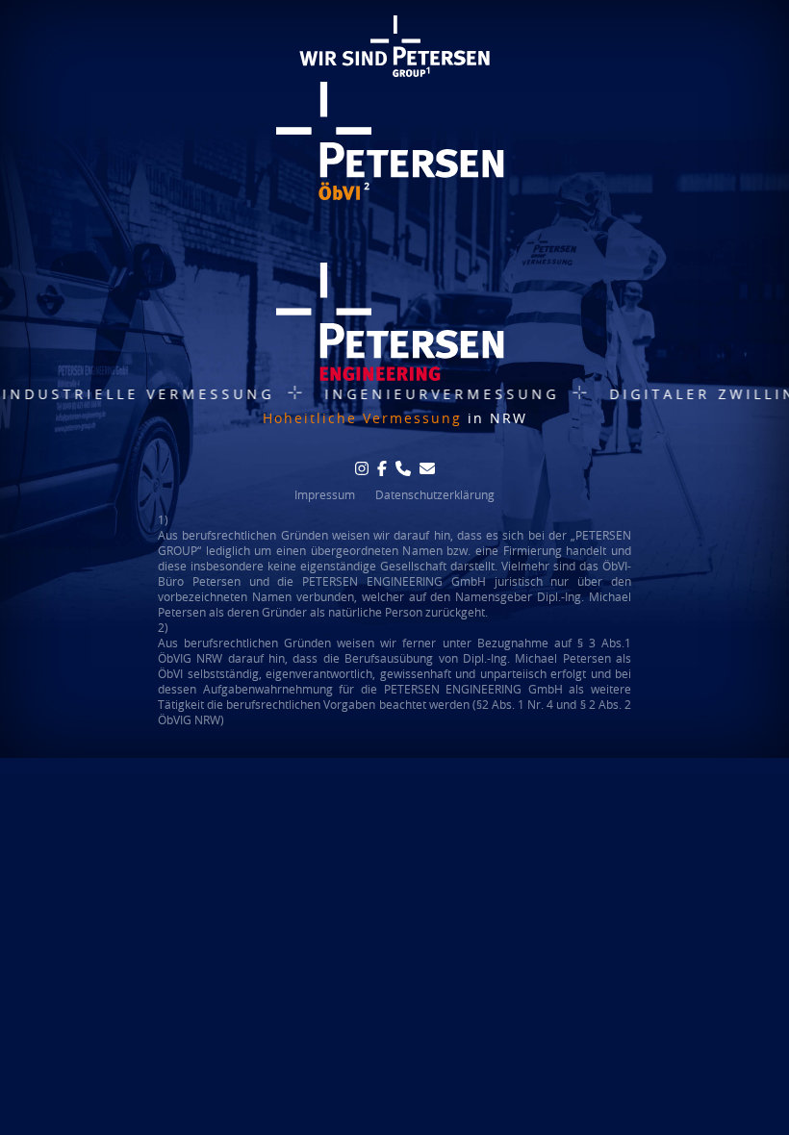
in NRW (395, 418)
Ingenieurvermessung (418, 394)
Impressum (324, 494)
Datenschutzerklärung (435, 494)
